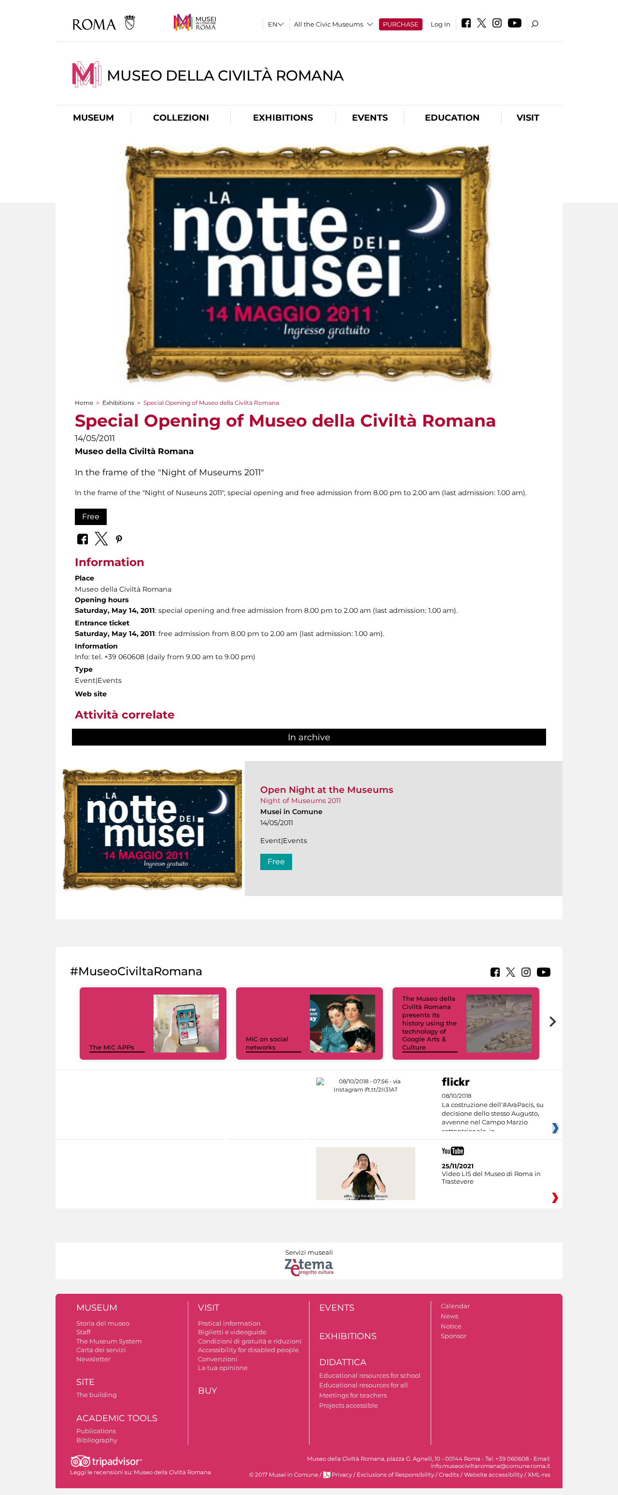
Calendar (455, 1306)
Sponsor (453, 1336)
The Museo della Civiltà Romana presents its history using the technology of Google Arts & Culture (429, 1023)
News (449, 1316)
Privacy (342, 1474)
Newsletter (93, 1359)
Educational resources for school (370, 1375)
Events (370, 117)
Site (85, 1382)
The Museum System (109, 1341)
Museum (93, 117)
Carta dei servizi (101, 1350)
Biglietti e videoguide (232, 1332)
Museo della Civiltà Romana (225, 75)
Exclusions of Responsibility (395, 1474)
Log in (440, 24)
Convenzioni (218, 1359)
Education (452, 117)
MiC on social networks (267, 1043)
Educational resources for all (363, 1385)
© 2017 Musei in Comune (283, 1474)
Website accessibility (493, 1474)
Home (84, 402)
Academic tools (116, 1418)
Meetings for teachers (353, 1395)
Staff (83, 1332)
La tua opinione (223, 1367)
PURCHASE (401, 24)
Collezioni (181, 117)
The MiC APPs (111, 1047)
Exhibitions (283, 117)
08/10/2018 (493, 1114)
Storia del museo (102, 1323)
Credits (449, 1474)
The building (96, 1394)
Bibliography (96, 1440)
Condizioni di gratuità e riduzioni (250, 1341)
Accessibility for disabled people (248, 1350)
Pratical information (229, 1323)
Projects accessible (348, 1405)
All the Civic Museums (328, 24)
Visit (528, 117)
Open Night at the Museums (326, 789)
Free (90, 516)
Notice (451, 1326)
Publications (96, 1431)
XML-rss (539, 1474)
